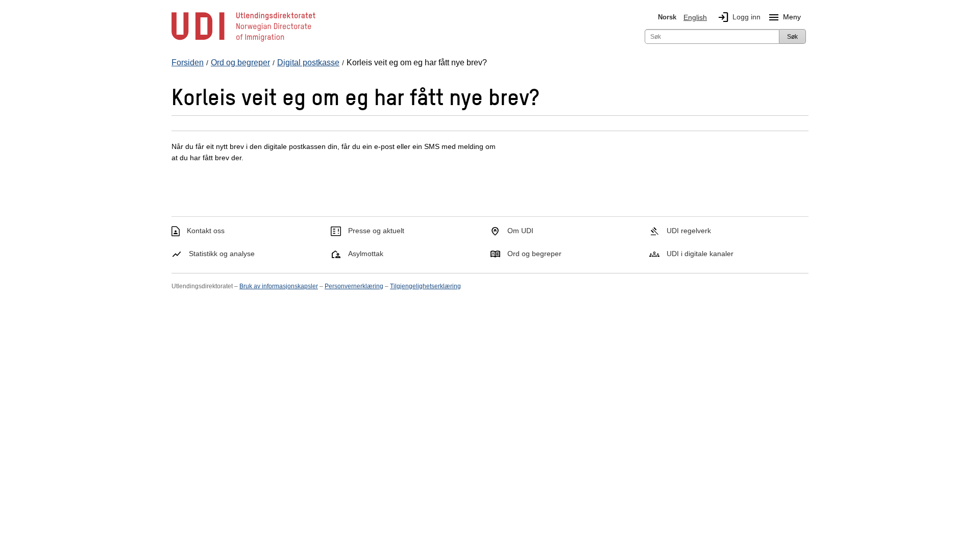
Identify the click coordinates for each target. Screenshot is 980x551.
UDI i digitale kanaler (700, 253)
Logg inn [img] (739, 17)
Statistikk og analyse (222, 253)
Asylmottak (365, 253)
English (695, 17)
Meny (784, 17)
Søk (792, 36)
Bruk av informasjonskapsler (278, 286)
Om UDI (520, 231)
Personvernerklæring (354, 286)
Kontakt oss (206, 231)
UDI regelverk (689, 231)
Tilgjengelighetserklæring (425, 286)
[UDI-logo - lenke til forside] (243, 41)
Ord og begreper (534, 253)
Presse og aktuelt (376, 231)
